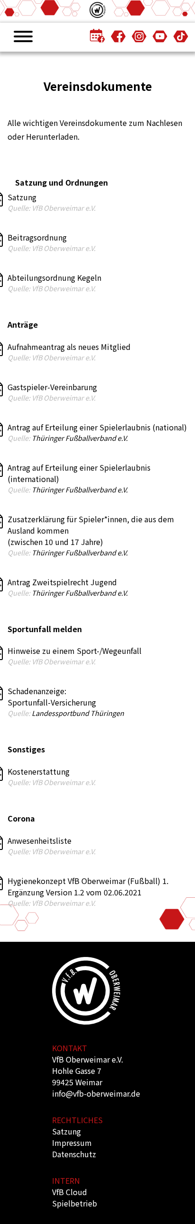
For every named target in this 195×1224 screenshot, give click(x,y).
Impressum (72, 1142)
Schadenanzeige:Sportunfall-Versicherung (52, 696)
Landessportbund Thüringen (78, 713)
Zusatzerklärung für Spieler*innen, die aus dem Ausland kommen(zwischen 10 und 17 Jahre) (91, 530)
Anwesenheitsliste (39, 840)
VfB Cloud (69, 1191)
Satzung (22, 197)
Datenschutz (74, 1154)
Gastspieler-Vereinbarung (52, 387)
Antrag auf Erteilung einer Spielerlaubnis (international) (79, 473)
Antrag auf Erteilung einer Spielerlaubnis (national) (97, 427)
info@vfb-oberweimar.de (96, 1093)
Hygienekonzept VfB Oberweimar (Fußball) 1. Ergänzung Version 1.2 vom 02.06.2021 (88, 886)
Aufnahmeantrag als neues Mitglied (69, 346)
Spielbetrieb (74, 1203)
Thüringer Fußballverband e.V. (80, 438)
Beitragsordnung (37, 237)
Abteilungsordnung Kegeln (54, 277)
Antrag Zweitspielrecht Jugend (62, 582)
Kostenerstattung (39, 771)
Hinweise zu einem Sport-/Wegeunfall (75, 650)
